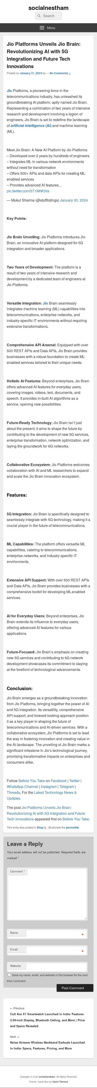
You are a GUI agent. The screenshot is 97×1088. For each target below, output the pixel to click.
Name (14, 932)
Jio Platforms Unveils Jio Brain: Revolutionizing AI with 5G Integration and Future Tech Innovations (46, 813)
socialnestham (48, 7)
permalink (72, 827)
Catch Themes (60, 1081)
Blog (40, 827)
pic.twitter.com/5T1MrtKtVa (28, 190)
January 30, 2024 (74, 200)
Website (15, 966)
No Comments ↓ (60, 73)
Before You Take (75, 819)
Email (14, 949)
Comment (17, 871)
